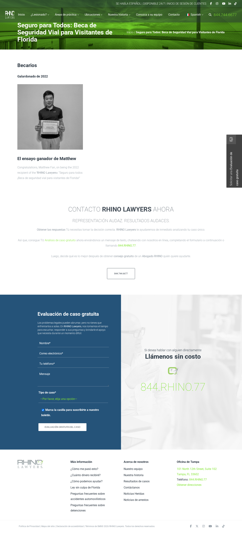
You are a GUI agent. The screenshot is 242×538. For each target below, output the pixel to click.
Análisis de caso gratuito (60, 240)
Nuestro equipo (133, 469)
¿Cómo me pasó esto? (84, 469)
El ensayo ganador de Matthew (46, 158)
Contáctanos (132, 487)
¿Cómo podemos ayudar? (87, 481)
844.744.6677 (225, 15)
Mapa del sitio (48, 526)
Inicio (130, 32)
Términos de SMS (93, 526)
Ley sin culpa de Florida (85, 487)
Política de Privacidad (29, 526)
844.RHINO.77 (127, 245)
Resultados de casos (137, 481)
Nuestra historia (133, 475)
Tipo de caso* (47, 392)
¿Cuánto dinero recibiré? (86, 475)
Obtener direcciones (189, 485)
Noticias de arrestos (136, 500)
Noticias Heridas (134, 493)
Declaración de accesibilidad (70, 526)
